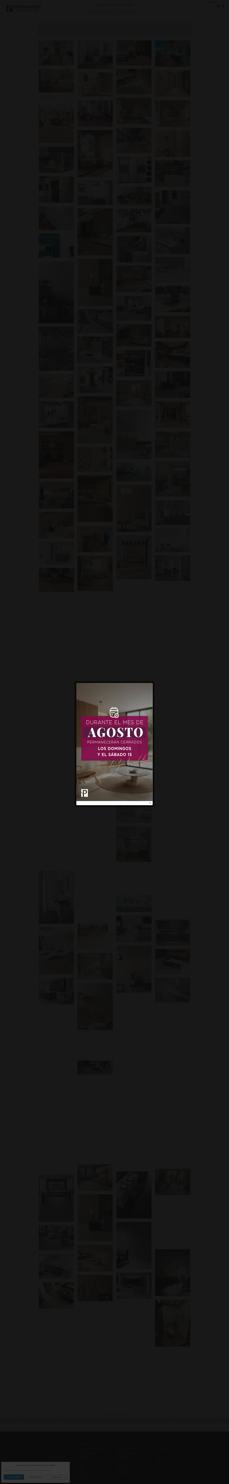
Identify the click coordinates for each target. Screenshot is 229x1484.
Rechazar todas (35, 1477)
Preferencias (57, 1477)
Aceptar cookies (14, 1477)
